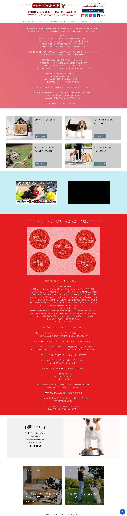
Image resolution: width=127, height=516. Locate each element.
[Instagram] (90, 15)
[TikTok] (98, 15)
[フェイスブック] (94, 15)
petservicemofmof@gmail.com (35, 439)
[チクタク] (40, 446)
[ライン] (86, 15)
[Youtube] (82, 15)
